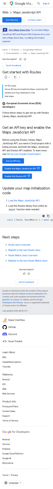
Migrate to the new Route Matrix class (27, 260)
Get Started (12, 20)
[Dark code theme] (43, 216)
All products (7, 463)
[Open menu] (5, 3)
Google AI (6, 458)
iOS (4, 384)
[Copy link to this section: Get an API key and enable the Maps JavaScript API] (38, 132)
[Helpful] (20, 59)
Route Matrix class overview (23, 255)
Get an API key (13, 161)
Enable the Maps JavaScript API (20, 168)
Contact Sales (8, 411)
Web (5, 12)
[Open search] (38, 3)
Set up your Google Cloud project (24, 154)
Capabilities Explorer (11, 362)
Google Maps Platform (32, 50)
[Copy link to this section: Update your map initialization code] (14, 193)
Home (5, 50)
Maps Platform (30, 4)
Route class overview (19, 244)
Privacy (14, 475)
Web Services (8, 393)
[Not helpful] (25, 59)
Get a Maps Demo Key (19, 30)
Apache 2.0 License (10, 299)
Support (6, 416)
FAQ (4, 357)
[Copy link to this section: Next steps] (22, 237)
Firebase (6, 449)
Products (15, 50)
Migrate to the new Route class (24, 250)
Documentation (12, 53)
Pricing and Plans (10, 406)
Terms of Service (10, 420)
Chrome (6, 444)
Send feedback (13, 65)
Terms (5, 475)
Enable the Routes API (15, 176)
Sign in (46, 3)
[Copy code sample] (48, 216)
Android (6, 379)
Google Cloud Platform (12, 453)
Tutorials (6, 367)
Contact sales (35, 20)
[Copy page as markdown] (15, 77)
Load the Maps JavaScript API (24, 200)
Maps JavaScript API (27, 12)
